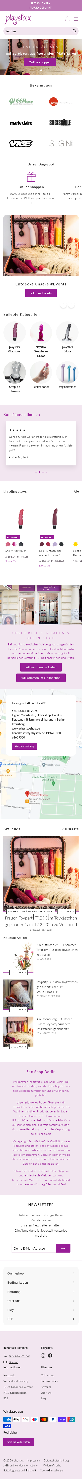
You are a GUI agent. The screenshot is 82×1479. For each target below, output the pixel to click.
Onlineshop (47, 1375)
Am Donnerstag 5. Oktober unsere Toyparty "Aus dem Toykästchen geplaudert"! (54, 1024)
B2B (5, 1398)
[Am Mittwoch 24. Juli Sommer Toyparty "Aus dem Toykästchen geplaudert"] (18, 957)
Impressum (33, 1460)
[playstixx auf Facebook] (50, 1355)
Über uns (46, 1392)
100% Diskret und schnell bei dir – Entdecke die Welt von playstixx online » (31, 198)
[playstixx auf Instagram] (43, 1355)
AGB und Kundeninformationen (21, 1465)
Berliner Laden (49, 1381)
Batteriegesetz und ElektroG (19, 1470)
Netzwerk (9, 1375)
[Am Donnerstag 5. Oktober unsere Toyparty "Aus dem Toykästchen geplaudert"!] (18, 1032)
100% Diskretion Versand (18, 1387)
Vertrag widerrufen (18, 1442)
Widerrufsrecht (52, 1465)
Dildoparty (66, 911)
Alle (76, 491)
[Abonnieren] (63, 1248)
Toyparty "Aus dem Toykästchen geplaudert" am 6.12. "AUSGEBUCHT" (57, 986)
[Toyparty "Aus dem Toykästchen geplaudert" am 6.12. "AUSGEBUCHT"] (18, 994)
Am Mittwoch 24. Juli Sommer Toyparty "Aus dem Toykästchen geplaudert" (57, 949)
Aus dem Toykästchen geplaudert (31, 911)
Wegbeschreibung (24, 746)
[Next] (71, 304)
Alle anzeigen (70, 828)
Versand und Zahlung (15, 1381)
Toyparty (41, 916)
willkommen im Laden (41, 667)
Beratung (46, 1387)
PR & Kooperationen (15, 1392)
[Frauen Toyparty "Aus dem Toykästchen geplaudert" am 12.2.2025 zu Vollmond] (41, 874)
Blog (43, 1398)
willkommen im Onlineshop (41, 678)
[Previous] (63, 304)
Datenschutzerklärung (56, 1460)
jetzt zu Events (41, 293)
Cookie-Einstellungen (52, 1470)
